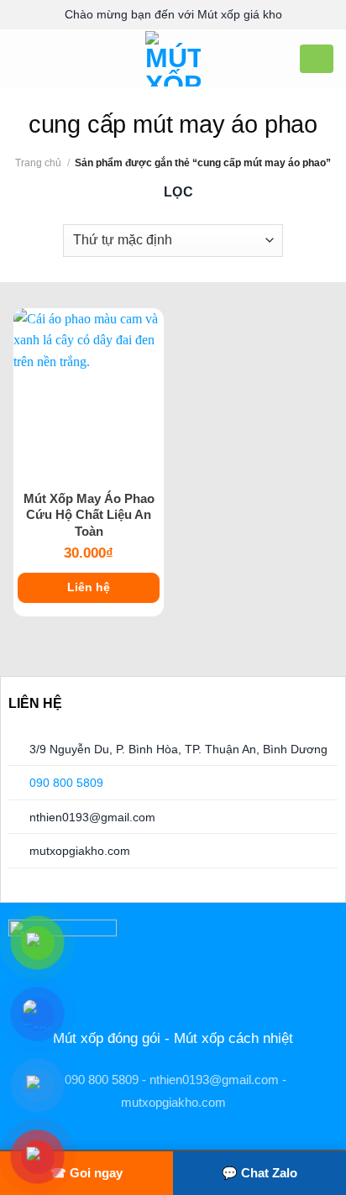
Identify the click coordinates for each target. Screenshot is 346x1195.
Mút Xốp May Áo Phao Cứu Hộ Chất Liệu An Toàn (89, 514)
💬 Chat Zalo (259, 1173)
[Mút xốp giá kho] (173, 58)
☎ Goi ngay (86, 1173)
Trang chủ (38, 163)
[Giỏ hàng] (316, 58)
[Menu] (23, 58)
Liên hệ (88, 587)
